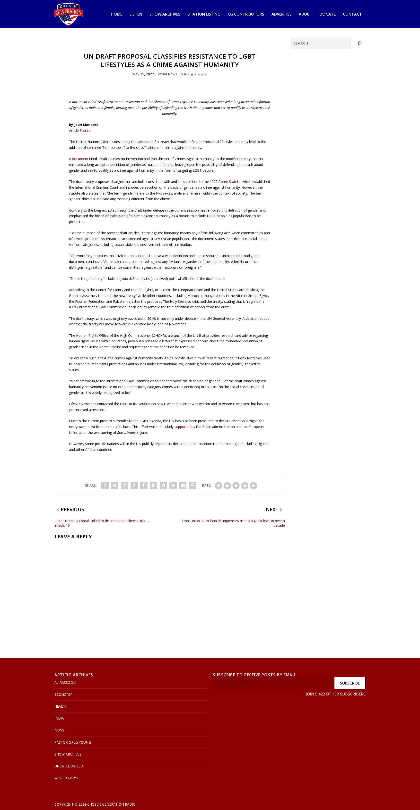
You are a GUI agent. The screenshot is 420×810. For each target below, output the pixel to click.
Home (116, 14)
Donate (328, 14)
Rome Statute (229, 181)
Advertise (281, 14)
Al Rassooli (65, 682)
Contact (352, 14)
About (305, 14)
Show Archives (164, 14)
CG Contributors (246, 14)
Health (61, 706)
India (59, 718)
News (59, 730)
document (80, 158)
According (77, 289)
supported (183, 426)
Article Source (80, 130)
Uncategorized (68, 766)
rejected (161, 443)
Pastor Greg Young (72, 742)
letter (166, 341)
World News (167, 74)
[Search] (360, 43)
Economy (63, 694)
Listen (136, 14)
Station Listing (204, 14)
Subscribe (350, 683)
